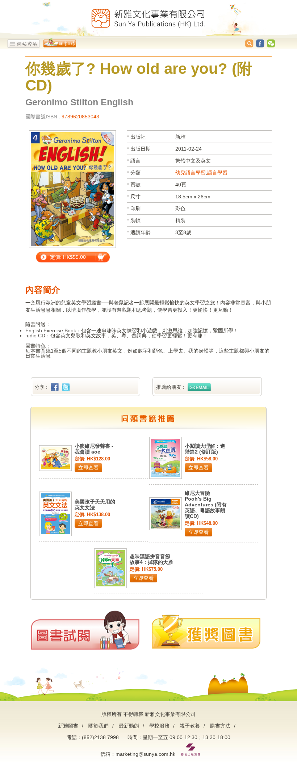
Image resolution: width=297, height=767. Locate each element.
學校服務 (159, 726)
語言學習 (217, 173)
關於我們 (98, 726)
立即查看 (88, 468)
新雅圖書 (68, 726)
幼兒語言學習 (190, 173)
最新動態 (129, 726)
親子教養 (190, 726)
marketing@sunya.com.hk (145, 754)
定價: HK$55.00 (68, 257)
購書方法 (220, 726)
